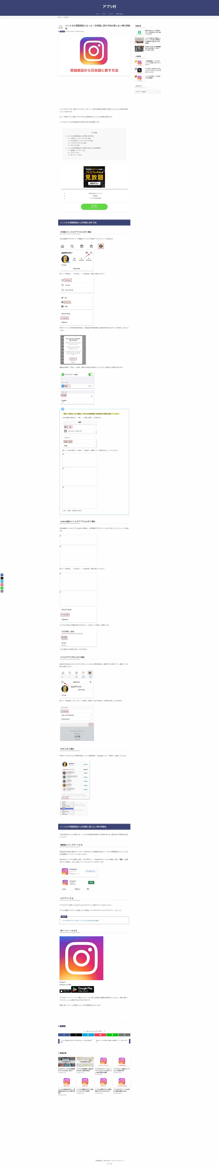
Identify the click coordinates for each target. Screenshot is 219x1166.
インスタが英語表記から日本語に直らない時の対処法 (84, 148)
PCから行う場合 (75, 145)
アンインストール (70, 997)
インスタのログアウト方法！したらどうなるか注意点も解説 (80, 920)
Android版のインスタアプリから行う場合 (82, 140)
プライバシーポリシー (117, 1160)
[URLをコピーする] (124, 1034)
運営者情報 (99, 1160)
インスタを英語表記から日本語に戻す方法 (81, 136)
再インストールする (76, 155)
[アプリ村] (109, 6)
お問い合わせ (106, 1160)
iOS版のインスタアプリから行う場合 (81, 138)
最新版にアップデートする (78, 150)
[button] (64, 1034)
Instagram (62, 31)
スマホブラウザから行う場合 (78, 143)
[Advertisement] (94, 90)
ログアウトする (75, 152)
